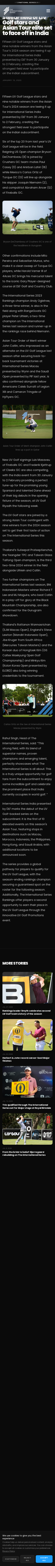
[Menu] (48, 11)
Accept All (44, 1559)
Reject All (27, 1559)
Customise (10, 1559)
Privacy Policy (8, 1551)
